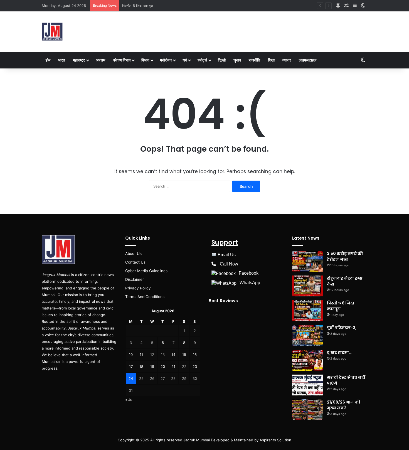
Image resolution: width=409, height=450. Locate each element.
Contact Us (135, 262)
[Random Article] (346, 5)
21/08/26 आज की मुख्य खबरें (343, 405)
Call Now (229, 264)
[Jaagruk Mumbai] (52, 32)
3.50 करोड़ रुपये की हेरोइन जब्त (345, 256)
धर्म (185, 60)
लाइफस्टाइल (307, 60)
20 (163, 366)
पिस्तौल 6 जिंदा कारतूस (137, 5)
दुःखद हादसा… (339, 352)
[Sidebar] (355, 5)
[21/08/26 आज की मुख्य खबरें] (307, 409)
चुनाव (237, 60)
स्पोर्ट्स (202, 60)
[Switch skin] (363, 5)
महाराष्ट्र (79, 60)
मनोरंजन (166, 60)
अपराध (100, 60)
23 (195, 366)
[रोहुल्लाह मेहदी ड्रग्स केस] (307, 286)
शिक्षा (271, 60)
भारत (61, 60)
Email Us (227, 254)
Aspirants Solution (274, 440)
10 (131, 354)
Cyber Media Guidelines (146, 271)
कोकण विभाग (121, 60)
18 (141, 366)
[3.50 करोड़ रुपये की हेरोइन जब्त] (307, 261)
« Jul (129, 399)
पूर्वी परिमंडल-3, (341, 328)
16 (195, 354)
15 (184, 354)
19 (152, 366)
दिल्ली (222, 60)
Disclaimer (134, 279)
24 (131, 378)
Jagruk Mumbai (196, 440)
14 (173, 354)
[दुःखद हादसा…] (307, 360)
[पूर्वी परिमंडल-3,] (307, 335)
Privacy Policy (138, 288)
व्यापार (286, 60)
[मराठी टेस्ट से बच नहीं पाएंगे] (307, 385)
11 (141, 354)
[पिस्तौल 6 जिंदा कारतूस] (307, 310)
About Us (133, 253)
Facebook (248, 273)
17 (131, 366)
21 (173, 366)
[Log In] (338, 5)
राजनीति (254, 60)
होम (48, 60)
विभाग (145, 60)
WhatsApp (250, 282)
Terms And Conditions (144, 296)
